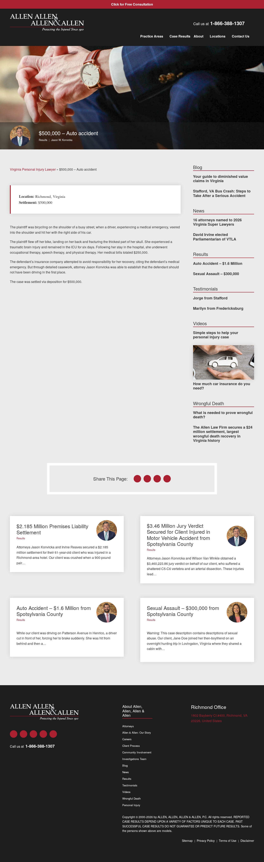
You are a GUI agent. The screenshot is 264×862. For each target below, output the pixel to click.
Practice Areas (151, 36)
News (125, 772)
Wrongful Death (131, 798)
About (198, 36)
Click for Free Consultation (132, 4)
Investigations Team (134, 759)
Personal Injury (131, 805)
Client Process (131, 746)
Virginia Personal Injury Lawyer (33, 169)
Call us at (219, 23)
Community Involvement (136, 752)
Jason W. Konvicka (61, 140)
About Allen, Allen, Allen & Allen (133, 711)
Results (43, 140)
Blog (125, 765)
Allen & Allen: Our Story (136, 732)
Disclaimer (247, 841)
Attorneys (128, 726)
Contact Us (240, 36)
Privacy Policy (206, 841)
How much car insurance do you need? (221, 386)
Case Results (180, 36)
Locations (217, 36)
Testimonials (129, 785)
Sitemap (187, 841)
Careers (127, 739)
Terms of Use (227, 841)
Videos (126, 792)
